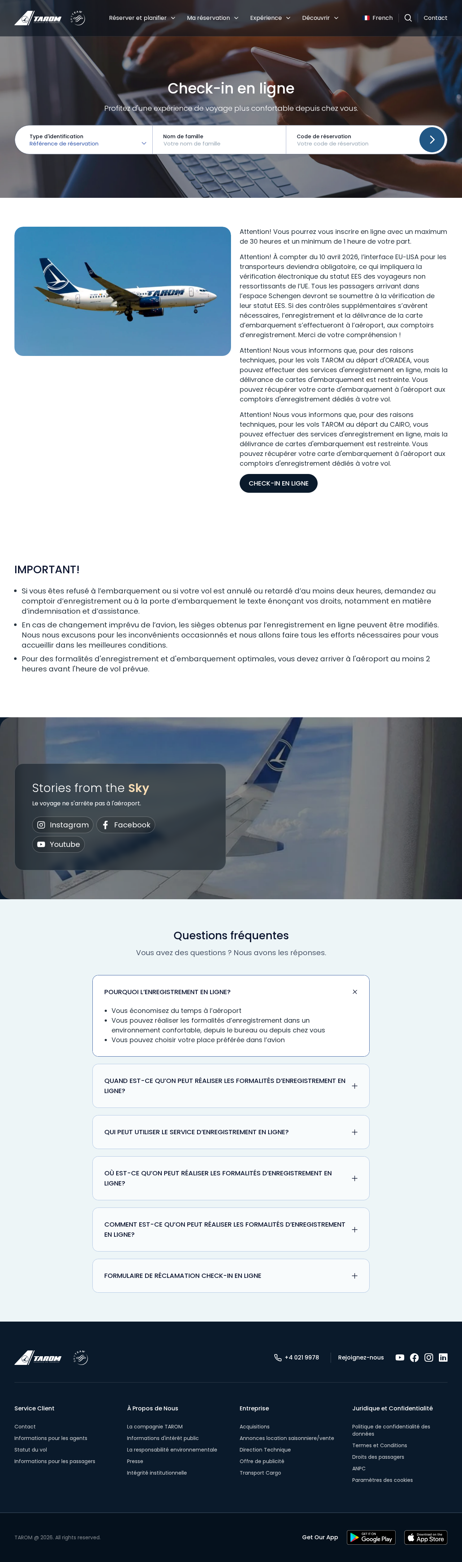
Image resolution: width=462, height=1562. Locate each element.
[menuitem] (142, 18)
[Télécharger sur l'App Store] (426, 1537)
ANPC (359, 1468)
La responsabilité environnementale (172, 1449)
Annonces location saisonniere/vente (287, 1438)
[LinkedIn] (443, 1357)
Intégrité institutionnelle (157, 1472)
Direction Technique (265, 1449)
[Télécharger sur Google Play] (371, 1537)
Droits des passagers (378, 1457)
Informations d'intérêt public (163, 1438)
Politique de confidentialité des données (391, 1430)
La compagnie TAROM (155, 1426)
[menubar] (224, 18)
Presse (135, 1461)
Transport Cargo (260, 1472)
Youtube (65, 844)
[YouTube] (400, 1357)
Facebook (132, 825)
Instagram (69, 825)
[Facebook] (414, 1357)
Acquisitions (255, 1426)
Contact (436, 18)
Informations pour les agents (50, 1438)
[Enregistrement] (432, 139)
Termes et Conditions (379, 1445)
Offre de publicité (262, 1461)
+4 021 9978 (301, 1357)
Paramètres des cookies (382, 1480)
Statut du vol (30, 1449)
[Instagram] (428, 1357)
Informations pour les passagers (54, 1461)
